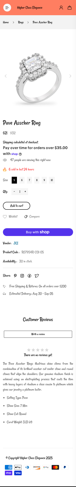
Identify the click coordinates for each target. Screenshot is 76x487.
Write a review (38, 334)
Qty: (5, 191)
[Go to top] (69, 467)
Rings (21, 22)
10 (52, 180)
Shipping (8, 142)
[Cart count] (70, 8)
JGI (16, 243)
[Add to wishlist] (5, 217)
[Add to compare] (25, 216)
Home (6, 22)
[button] (5, 76)
